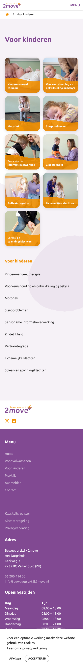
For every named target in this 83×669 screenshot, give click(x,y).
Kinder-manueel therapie (22, 274)
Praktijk (10, 475)
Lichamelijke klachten (20, 358)
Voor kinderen (15, 468)
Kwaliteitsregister (17, 513)
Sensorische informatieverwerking (29, 322)
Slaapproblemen (16, 310)
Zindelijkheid (14, 334)
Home (9, 453)
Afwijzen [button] (15, 658)
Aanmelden (13, 483)
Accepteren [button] (37, 658)
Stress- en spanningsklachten (25, 370)
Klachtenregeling (17, 521)
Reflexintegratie (16, 346)
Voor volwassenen (18, 461)
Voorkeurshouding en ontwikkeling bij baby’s (37, 286)
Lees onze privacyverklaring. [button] (27, 648)
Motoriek (11, 298)
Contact (10, 490)
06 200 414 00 (15, 576)
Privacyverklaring (17, 528)
